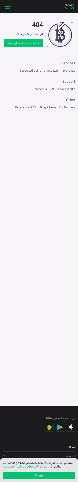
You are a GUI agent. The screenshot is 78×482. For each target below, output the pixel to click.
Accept (39, 475)
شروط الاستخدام (37, 466)
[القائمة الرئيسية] (7, 6)
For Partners (67, 107)
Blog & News (48, 107)
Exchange (68, 70)
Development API (26, 107)
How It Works (66, 89)
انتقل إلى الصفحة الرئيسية (23, 43)
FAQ (52, 89)
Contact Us (39, 89)
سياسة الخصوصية (13, 466)
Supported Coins (30, 70)
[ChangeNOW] (69, 6)
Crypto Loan (51, 70)
